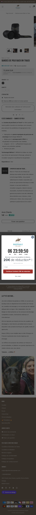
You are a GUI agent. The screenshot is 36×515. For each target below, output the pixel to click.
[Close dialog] (32, 237)
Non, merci (18, 276)
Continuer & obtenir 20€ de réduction (18, 271)
